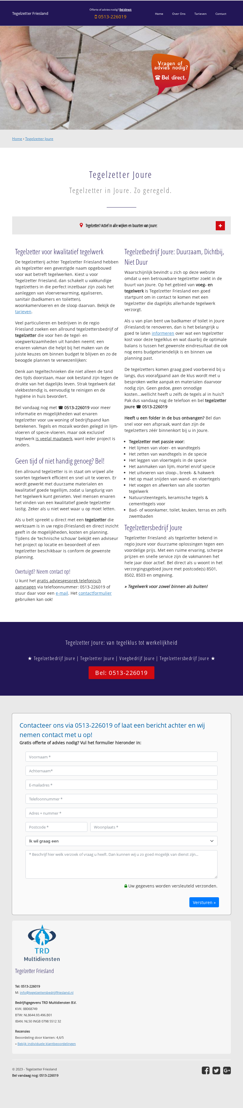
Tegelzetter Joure (39, 138)
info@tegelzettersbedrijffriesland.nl (46, 992)
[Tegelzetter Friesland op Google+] (227, 1070)
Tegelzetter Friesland (30, 13)
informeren (163, 333)
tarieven (23, 311)
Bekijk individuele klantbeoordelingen (46, 1043)
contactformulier (95, 593)
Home (17, 138)
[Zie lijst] (220, 225)
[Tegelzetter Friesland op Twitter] (216, 1070)
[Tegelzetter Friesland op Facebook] (206, 1070)
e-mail (62, 593)
